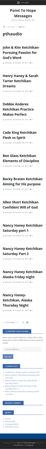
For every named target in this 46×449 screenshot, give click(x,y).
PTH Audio (25, 2)
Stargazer (30, 445)
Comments (11, 424)
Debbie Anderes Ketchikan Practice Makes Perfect (18, 109)
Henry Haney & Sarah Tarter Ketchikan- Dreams (20, 80)
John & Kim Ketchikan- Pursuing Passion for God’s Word (21, 52)
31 (23, 322)
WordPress (18, 445)
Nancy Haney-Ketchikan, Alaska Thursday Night (17, 300)
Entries (10, 421)
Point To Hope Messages (26, 443)
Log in (8, 419)
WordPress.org (12, 427)
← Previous (9, 322)
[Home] (4, 26)
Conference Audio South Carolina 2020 (22, 372)
